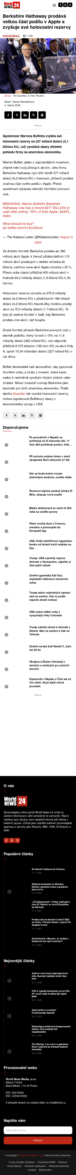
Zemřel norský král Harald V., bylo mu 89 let (50, 648)
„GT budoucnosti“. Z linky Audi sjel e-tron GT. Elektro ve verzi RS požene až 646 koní (51, 904)
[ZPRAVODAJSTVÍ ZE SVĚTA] (12, 5)
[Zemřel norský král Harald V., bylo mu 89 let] (15, 649)
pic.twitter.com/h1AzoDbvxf (23, 227)
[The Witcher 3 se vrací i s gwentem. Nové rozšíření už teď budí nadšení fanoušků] (17, 1048)
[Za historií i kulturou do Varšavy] (17, 871)
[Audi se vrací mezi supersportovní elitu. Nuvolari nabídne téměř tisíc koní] (17, 977)
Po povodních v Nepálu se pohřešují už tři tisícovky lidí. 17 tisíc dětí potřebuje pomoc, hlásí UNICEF (49, 442)
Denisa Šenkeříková (23, 101)
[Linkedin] (25, 115)
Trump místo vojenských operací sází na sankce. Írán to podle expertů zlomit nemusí (49, 596)
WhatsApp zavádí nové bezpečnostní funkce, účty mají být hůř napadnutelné (51, 1029)
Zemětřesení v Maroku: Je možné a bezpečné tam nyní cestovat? (50, 940)
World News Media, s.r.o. (30, 1155)
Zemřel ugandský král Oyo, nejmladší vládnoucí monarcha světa (48, 578)
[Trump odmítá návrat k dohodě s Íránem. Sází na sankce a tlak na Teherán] (15, 632)
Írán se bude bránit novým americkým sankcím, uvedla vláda (50, 475)
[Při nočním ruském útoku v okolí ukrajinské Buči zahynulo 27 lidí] (15, 459)
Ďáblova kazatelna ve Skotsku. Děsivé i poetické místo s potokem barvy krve (50, 886)
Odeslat (38, 1140)
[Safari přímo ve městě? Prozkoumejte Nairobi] (17, 1013)
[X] (70, 5)
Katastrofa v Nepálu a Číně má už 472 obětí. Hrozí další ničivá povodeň (50, 682)
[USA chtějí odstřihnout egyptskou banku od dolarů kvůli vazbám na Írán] (15, 545)
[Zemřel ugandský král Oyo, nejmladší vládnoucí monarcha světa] (15, 580)
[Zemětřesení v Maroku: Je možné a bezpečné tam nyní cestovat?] (17, 941)
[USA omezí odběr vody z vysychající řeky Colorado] (15, 614)
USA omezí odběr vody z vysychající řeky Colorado (45, 613)
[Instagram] (65, 5)
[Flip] (42, 115)
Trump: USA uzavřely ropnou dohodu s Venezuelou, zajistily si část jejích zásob (50, 561)
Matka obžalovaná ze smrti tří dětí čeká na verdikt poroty (50, 509)
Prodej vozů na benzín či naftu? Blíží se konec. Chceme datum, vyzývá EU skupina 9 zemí (51, 922)
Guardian (18, 393)
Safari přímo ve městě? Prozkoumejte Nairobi (44, 1011)
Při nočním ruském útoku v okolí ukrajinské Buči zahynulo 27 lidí (49, 458)
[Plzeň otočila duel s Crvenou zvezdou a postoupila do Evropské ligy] (15, 528)
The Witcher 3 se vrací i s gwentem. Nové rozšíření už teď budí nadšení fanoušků (50, 1046)
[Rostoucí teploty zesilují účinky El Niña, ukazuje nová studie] (15, 494)
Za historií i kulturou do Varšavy (48, 869)
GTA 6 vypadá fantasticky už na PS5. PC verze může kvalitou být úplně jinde (51, 993)
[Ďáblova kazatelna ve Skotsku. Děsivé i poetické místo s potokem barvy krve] (17, 888)
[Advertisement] (38, 735)
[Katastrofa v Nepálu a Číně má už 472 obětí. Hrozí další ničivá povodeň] (15, 683)
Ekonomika (11, 36)
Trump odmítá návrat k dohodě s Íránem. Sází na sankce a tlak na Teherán (49, 630)
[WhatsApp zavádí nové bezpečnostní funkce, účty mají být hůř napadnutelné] (17, 1030)
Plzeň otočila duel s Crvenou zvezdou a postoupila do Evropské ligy (47, 527)
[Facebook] (60, 5)
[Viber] (33, 115)
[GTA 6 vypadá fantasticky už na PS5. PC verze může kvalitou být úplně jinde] (17, 995)
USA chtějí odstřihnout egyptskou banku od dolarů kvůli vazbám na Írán (50, 544)
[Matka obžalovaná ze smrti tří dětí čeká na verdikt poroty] (15, 511)
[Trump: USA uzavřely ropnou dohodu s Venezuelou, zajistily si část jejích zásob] (15, 563)
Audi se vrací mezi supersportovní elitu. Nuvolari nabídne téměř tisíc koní (50, 976)
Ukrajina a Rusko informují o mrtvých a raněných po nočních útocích (49, 665)
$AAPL (65, 211)
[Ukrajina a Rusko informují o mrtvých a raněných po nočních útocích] (15, 666)
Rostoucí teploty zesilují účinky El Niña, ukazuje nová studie (50, 492)
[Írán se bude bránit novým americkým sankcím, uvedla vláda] (15, 476)
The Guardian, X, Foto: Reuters (28, 95)
